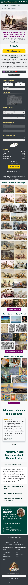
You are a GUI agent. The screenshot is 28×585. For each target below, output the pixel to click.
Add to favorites (21, 72)
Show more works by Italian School (14, 351)
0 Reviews (17, 74)
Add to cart (15, 167)
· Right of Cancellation (6, 556)
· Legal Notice (5, 551)
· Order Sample (18, 558)
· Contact (4, 549)
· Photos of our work (19, 554)
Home (2, 5)
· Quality (16, 552)
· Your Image (17, 549)
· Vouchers (17, 556)
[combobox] (14, 89)
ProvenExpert (9, 438)
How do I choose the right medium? (13, 493)
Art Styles (7, 5)
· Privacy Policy (5, 554)
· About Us (4, 559)
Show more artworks (14, 403)
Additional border (6, 87)
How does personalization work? (12, 465)
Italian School (20, 5)
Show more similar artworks (14, 309)
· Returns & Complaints (6, 558)
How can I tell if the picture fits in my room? (13, 487)
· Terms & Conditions (6, 552)
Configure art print (15, 51)
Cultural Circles (13, 5)
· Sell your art (17, 551)
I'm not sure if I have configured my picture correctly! (13, 499)
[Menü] (1, 1)
